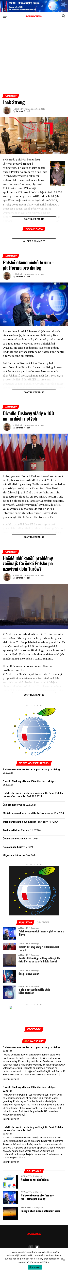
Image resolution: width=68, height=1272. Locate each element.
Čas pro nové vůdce (14, 804)
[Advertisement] (34, 59)
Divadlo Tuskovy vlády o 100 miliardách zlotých (29, 781)
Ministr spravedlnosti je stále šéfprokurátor (28, 813)
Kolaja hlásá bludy (13, 847)
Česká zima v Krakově (15, 838)
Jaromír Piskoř (23, 111)
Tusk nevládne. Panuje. (16, 830)
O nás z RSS (35, 1041)
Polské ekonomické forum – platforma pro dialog (31, 769)
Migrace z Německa (14, 855)
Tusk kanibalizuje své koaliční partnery (25, 821)
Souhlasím (34, 1267)
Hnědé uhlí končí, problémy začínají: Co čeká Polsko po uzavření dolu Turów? (33, 1129)
